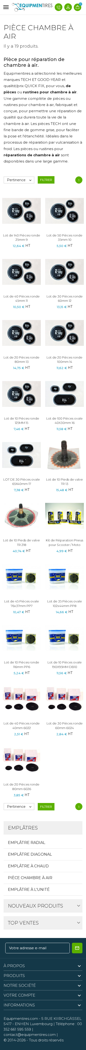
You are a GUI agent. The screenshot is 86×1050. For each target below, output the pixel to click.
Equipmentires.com (21, 1018)
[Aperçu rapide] (21, 209)
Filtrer (46, 180)
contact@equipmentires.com (30, 1034)
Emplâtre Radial (26, 842)
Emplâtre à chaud (28, 866)
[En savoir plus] (30, 209)
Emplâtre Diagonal (30, 854)
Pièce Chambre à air (30, 878)
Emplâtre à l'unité (29, 889)
